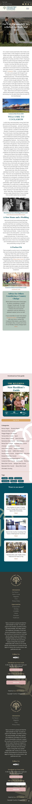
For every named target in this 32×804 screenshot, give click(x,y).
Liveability (16, 611)
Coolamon (10, 71)
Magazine (16, 596)
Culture (16, 613)
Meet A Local (16, 594)
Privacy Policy (16, 601)
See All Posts (16, 567)
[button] (27, 8)
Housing (16, 609)
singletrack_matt (16, 289)
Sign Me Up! (16, 420)
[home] (9, 8)
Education (16, 615)
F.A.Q (16, 599)
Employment (16, 606)
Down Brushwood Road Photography (16, 214)
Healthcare (16, 617)
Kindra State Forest (18, 259)
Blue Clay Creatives (18, 691)
